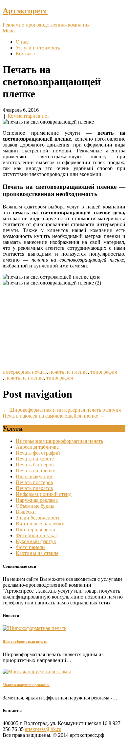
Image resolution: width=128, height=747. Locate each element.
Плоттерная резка (35, 529)
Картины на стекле (37, 553)
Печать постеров (34, 482)
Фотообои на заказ (36, 535)
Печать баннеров (35, 464)
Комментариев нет (28, 116)
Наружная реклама (37, 500)
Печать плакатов (34, 488)
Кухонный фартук (36, 541)
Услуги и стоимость (38, 47)
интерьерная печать (25, 372)
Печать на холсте (35, 459)
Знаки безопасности (38, 518)
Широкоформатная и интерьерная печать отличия (62, 410)
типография (103, 372)
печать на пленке (68, 372)
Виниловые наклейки (40, 523)
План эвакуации (34, 476)
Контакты (27, 53)
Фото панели (30, 547)
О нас (22, 42)
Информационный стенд (44, 494)
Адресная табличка (37, 447)
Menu (9, 30)
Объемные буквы (35, 506)
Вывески (26, 512)
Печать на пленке (35, 470)
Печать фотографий (38, 453)
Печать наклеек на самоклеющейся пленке (54, 416)
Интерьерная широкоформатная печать (59, 441)
